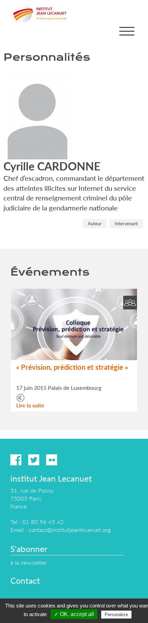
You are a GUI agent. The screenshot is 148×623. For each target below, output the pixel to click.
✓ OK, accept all (74, 614)
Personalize (116, 614)
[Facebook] (15, 459)
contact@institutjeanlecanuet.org (69, 529)
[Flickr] (51, 459)
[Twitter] (33, 459)
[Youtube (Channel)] (69, 459)
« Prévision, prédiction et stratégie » (72, 367)
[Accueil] (39, 13)
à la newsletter (28, 562)
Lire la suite (30, 405)
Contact (25, 580)
